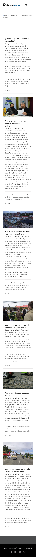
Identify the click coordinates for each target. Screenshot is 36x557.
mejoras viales (25, 496)
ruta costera (24, 505)
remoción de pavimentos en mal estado (18, 416)
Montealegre (21, 162)
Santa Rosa (14, 345)
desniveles (23, 402)
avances (24, 332)
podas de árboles (10, 341)
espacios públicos (11, 155)
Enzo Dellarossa (18, 487)
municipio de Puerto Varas (13, 164)
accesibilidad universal (12, 131)
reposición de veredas (22, 66)
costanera (20, 148)
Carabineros (22, 481)
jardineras (8, 252)
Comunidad (21, 483)
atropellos (8, 478)
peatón (24, 498)
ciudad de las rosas (17, 142)
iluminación (8, 337)
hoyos (20, 409)
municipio (16, 411)
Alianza (7, 135)
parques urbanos (10, 168)
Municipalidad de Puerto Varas (15, 59)
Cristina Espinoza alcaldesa (14, 485)
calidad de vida (9, 140)
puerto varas (24, 177)
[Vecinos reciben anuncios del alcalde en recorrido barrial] (18, 311)
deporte (26, 334)
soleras (7, 418)
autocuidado (16, 478)
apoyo (7, 46)
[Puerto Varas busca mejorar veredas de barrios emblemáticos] (18, 107)
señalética (8, 507)
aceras (27, 44)
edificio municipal (22, 153)
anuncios (18, 332)
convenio (13, 148)
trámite (28, 70)
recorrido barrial (22, 341)
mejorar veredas (22, 160)
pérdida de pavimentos (12, 413)
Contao (28, 483)
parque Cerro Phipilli (20, 166)
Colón (13, 144)
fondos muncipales (18, 405)
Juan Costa (15, 157)
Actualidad (16, 44)
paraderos (8, 498)
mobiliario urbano (10, 162)
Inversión (8, 157)
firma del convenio (20, 243)
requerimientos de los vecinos (14, 343)
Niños (12, 166)
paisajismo (22, 261)
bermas (15, 481)
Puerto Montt (24, 413)
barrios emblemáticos (20, 137)
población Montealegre (12, 175)
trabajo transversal (20, 186)
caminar (7, 142)
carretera (8, 483)
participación (14, 263)
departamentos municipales (14, 334)
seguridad (8, 184)
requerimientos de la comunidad (15, 68)
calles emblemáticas (21, 140)
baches (12, 400)
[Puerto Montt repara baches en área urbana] (18, 380)
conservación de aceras (18, 241)
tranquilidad (8, 188)
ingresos (27, 57)
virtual (13, 73)
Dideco (17, 53)
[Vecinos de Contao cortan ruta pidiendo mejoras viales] (18, 453)
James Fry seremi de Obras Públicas (17, 494)
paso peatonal (16, 498)
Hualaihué (18, 492)
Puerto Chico (15, 177)
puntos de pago (10, 66)
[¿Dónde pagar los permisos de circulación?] (18, 25)
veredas (7, 73)
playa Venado (22, 173)
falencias (15, 490)
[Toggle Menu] (32, 5)
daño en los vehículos (12, 402)
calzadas (18, 400)
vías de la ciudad (23, 420)
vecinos (13, 276)
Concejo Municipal (22, 144)
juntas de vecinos (10, 160)
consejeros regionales (12, 146)
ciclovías (14, 483)
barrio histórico (15, 135)
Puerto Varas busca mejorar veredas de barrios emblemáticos (16, 123)
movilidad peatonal (17, 254)
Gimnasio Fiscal (18, 57)
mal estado (8, 411)
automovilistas (14, 46)
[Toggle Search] (26, 5)
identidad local (16, 248)
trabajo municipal (16, 418)
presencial (18, 62)
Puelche (20, 501)
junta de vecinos (24, 157)
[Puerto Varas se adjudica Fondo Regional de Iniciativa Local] (18, 219)
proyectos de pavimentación (18, 64)
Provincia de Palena (11, 501)
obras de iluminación (11, 261)
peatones (23, 411)
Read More (8, 90)
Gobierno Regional (23, 155)
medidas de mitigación (12, 496)
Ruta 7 (18, 505)
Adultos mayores (22, 133)
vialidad (7, 512)
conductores (26, 400)
